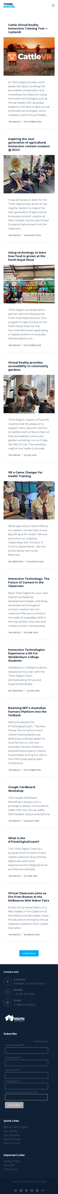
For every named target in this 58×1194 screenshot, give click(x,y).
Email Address (14, 1045)
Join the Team (12, 1139)
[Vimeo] (42, 1190)
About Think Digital (16, 1127)
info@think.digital (24, 1004)
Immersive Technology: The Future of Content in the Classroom (28, 582)
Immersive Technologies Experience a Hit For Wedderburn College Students (26, 655)
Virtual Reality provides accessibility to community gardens (28, 366)
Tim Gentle (10, 1169)
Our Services (11, 1135)
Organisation (12, 1081)
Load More (29, 953)
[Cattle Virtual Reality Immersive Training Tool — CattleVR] (29, 56)
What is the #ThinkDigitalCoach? (23, 839)
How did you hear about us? (21, 1092)
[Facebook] (15, 1190)
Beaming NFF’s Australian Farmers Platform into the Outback (27, 711)
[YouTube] (37, 1190)
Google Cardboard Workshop (21, 788)
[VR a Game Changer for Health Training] (29, 500)
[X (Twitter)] (21, 1190)
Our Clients (11, 1131)
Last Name (12, 1070)
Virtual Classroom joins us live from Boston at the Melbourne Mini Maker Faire (28, 897)
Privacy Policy (12, 1161)
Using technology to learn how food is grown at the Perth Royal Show (27, 256)
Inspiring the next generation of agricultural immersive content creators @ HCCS (29, 144)
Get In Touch (12, 1143)
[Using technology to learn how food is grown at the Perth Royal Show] (29, 284)
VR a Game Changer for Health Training (25, 474)
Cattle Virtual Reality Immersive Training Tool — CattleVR (28, 28)
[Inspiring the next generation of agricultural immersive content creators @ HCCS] (29, 174)
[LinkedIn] (32, 1190)
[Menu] (53, 5)
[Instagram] (26, 1190)
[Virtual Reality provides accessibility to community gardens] (29, 394)
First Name (12, 1057)
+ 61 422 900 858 (24, 994)
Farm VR (9, 1165)
